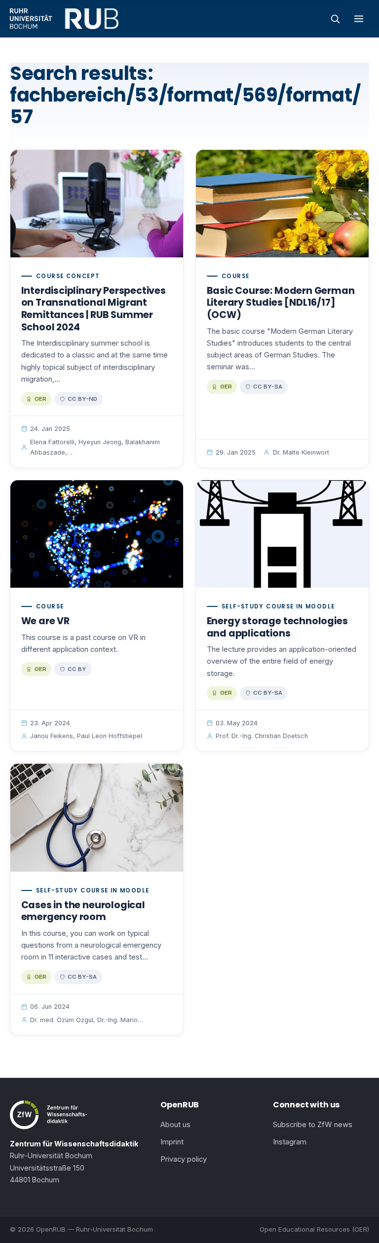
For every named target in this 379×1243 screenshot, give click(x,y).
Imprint (172, 1141)
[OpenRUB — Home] (64, 18)
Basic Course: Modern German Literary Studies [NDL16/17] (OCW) (281, 302)
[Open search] (335, 18)
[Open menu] (358, 18)
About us (175, 1124)
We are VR (45, 621)
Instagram (289, 1141)
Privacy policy (183, 1159)
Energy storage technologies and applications (277, 627)
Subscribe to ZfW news (312, 1124)
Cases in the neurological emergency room (83, 911)
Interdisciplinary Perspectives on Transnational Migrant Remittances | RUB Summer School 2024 (93, 309)
